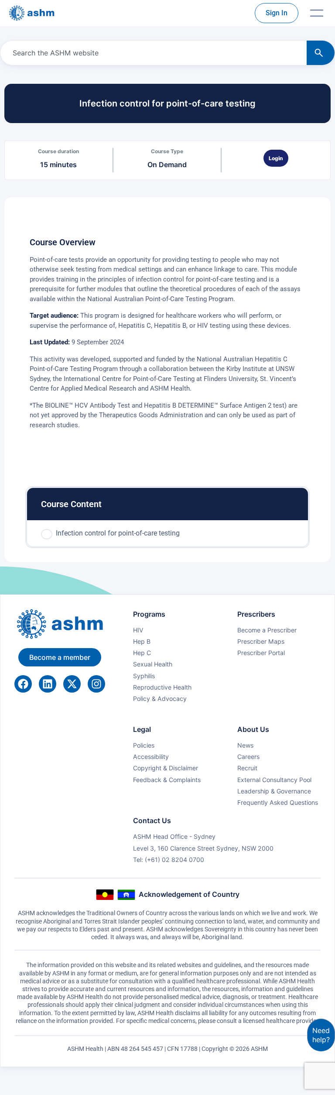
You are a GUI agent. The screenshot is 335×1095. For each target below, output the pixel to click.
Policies (143, 745)
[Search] (321, 53)
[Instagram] (96, 684)
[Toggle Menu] (316, 13)
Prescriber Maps (260, 641)
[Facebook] (23, 684)
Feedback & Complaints (167, 779)
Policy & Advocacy (160, 698)
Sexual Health (152, 664)
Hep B (141, 641)
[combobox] (151, 53)
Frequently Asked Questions (277, 802)
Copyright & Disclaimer (165, 768)
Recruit (247, 768)
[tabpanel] (167, 342)
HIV (138, 630)
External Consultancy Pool (274, 779)
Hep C (142, 652)
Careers (248, 756)
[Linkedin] (47, 684)
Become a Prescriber (267, 630)
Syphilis (144, 676)
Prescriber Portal (261, 652)
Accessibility (151, 756)
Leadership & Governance (274, 791)
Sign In (276, 13)
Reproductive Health (162, 687)
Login (276, 158)
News (245, 745)
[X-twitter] (72, 684)
